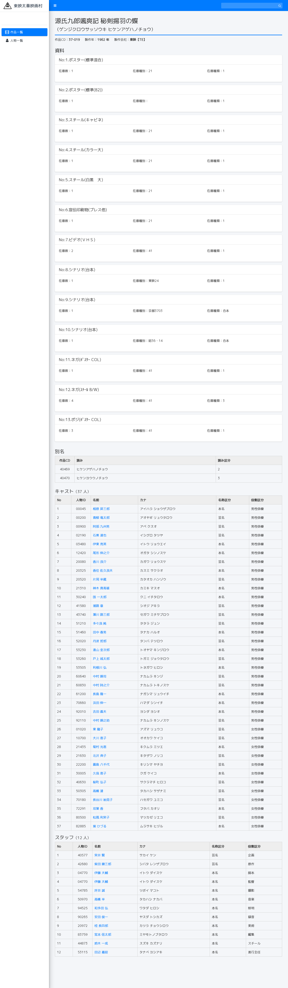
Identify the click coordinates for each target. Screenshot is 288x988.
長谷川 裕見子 (103, 800)
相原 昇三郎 (101, 509)
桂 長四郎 (101, 926)
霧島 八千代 (101, 764)
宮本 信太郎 (102, 934)
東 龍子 (98, 729)
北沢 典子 (99, 755)
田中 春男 (99, 632)
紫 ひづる (99, 826)
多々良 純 (99, 623)
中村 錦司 (99, 676)
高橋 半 (99, 899)
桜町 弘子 (99, 782)
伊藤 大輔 (101, 873)
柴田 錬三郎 (102, 864)
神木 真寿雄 (101, 588)
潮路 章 (98, 606)
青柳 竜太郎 (101, 517)
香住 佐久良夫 (103, 570)
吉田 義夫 (99, 711)
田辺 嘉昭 (101, 952)
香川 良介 (99, 562)
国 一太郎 (99, 597)
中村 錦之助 (101, 720)
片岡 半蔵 (99, 579)
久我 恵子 (99, 773)
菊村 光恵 (99, 747)
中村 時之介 (101, 685)
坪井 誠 (99, 890)
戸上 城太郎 (101, 659)
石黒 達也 (99, 535)
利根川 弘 (99, 667)
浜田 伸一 (99, 703)
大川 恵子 (99, 738)
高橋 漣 (98, 791)
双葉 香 (98, 808)
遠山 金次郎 (101, 650)
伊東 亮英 (99, 544)
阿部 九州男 (101, 526)
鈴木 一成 (101, 943)
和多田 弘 (101, 908)
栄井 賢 (99, 855)
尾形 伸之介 (101, 553)
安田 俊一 (101, 917)
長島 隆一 (99, 694)
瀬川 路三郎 (101, 614)
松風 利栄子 (101, 817)
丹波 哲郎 (99, 641)
